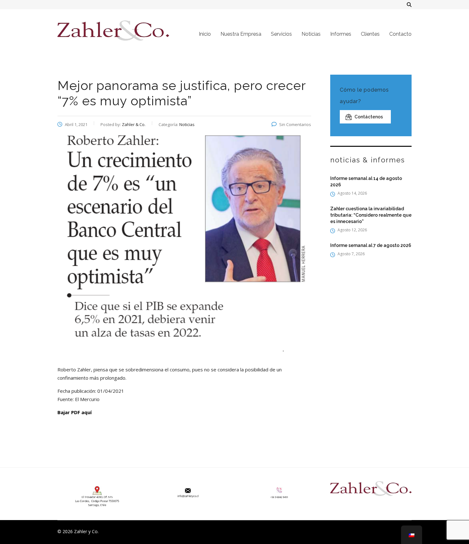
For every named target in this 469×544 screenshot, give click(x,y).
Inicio (205, 34)
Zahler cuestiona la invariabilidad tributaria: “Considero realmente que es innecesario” (371, 215)
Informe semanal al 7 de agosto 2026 (370, 245)
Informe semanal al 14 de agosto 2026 (366, 181)
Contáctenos (368, 116)
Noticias (311, 34)
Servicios (281, 34)
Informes (340, 34)
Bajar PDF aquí (74, 412)
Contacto (400, 34)
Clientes (370, 34)
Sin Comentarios (295, 124)
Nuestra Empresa (240, 34)
